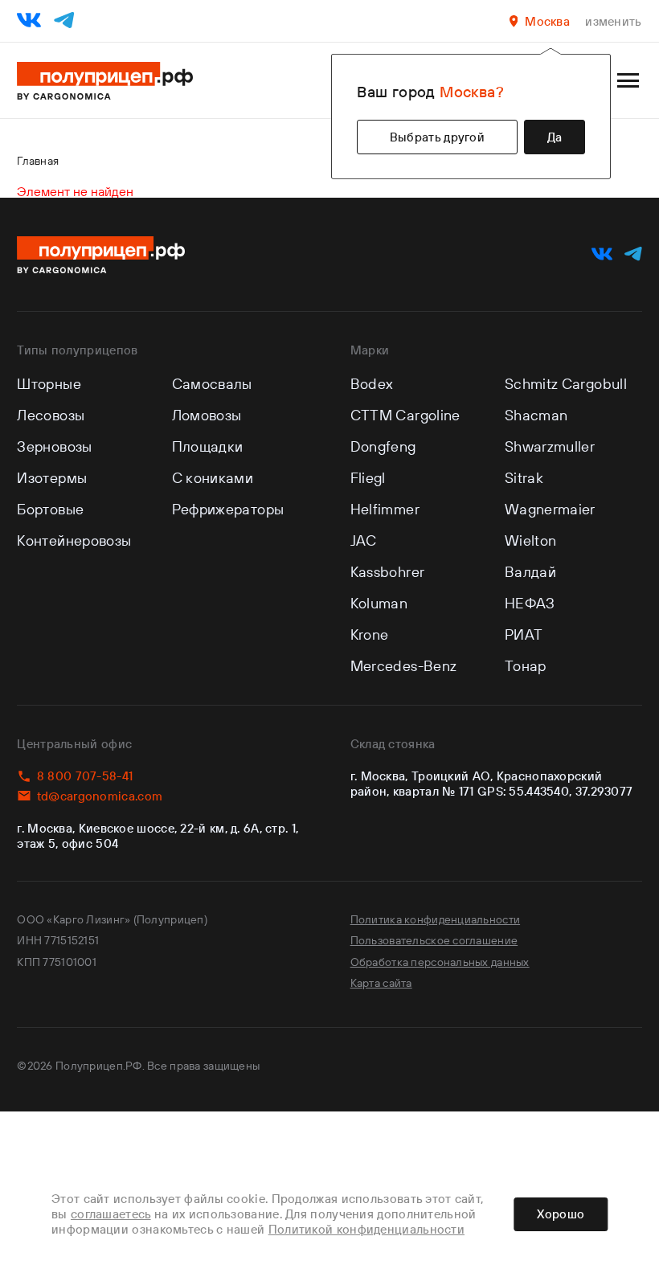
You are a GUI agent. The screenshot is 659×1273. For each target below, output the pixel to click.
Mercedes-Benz (403, 666)
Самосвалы (212, 384)
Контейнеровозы (74, 540)
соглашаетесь (111, 1214)
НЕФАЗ (530, 603)
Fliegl (368, 478)
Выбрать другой (437, 137)
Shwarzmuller (550, 446)
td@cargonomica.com (99, 796)
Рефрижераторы (228, 509)
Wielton (531, 540)
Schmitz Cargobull (566, 384)
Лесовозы (50, 415)
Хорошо (560, 1214)
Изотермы (52, 478)
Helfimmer (385, 509)
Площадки (208, 446)
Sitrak (524, 478)
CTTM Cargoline (405, 415)
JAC (363, 540)
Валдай (530, 572)
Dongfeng (383, 446)
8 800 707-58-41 (85, 776)
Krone (369, 634)
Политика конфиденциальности (435, 919)
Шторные (49, 384)
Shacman (536, 415)
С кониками (213, 478)
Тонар (525, 666)
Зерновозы (54, 446)
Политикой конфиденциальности (366, 1229)
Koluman (379, 603)
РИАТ (523, 634)
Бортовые (50, 509)
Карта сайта (381, 983)
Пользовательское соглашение (434, 940)
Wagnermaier (550, 509)
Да (555, 137)
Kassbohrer (387, 572)
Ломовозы (207, 415)
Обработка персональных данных (440, 962)
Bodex (372, 384)
